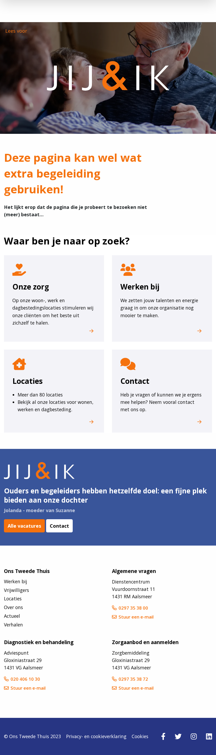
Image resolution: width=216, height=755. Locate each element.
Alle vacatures (24, 526)
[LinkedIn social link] (209, 736)
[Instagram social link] (194, 736)
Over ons (13, 607)
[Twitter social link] (178, 736)
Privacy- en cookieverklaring (96, 736)
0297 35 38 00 (133, 608)
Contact (59, 526)
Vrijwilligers (16, 590)
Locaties (13, 598)
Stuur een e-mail (136, 617)
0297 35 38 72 (133, 679)
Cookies (140, 736)
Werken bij (15, 581)
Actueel (12, 616)
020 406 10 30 (25, 679)
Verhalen (13, 624)
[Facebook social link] (163, 736)
